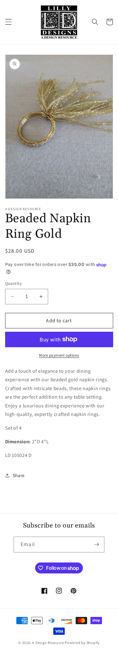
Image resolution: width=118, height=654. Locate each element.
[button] (8, 22)
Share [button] (19, 475)
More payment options (59, 355)
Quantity (13, 283)
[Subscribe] (96, 544)
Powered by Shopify (82, 642)
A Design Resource (48, 642)
